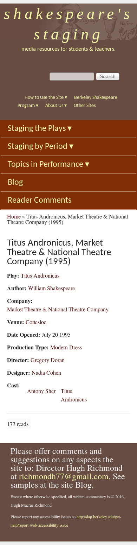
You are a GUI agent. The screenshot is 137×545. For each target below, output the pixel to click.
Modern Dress (66, 347)
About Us (56, 105)
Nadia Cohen (46, 372)
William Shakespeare (51, 288)
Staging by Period (40, 146)
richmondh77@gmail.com (64, 476)
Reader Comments (39, 200)
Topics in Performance (48, 164)
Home (14, 216)
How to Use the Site (46, 97)
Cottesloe (36, 321)
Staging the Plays (40, 129)
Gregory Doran (48, 359)
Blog (15, 182)
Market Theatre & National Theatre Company (58, 309)
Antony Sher (41, 390)
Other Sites (85, 105)
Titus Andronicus (40, 275)
